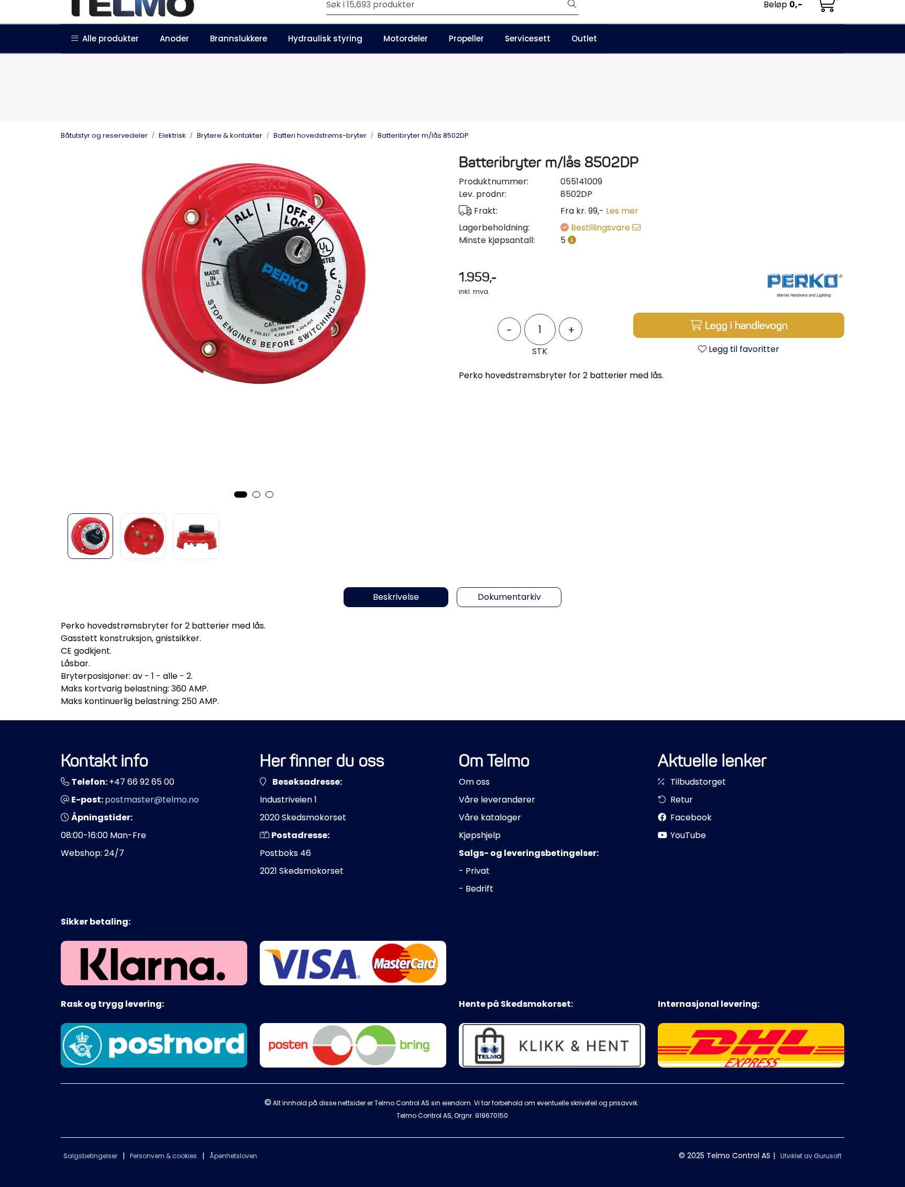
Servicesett (527, 38)
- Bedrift (476, 889)
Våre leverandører (497, 800)
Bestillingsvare (601, 228)
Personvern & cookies (163, 1155)
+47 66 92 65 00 (141, 782)
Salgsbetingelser (90, 1155)
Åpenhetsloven (233, 1155)
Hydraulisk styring (325, 38)
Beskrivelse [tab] (396, 597)
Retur (680, 800)
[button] (240, 494)
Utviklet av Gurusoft (811, 1155)
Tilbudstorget (697, 782)
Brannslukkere (238, 38)
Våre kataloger (490, 817)
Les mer (622, 211)
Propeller (466, 38)
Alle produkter (108, 38)
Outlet (584, 38)
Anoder (174, 38)
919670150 (491, 1115)
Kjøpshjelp (480, 835)
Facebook (690, 817)
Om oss (474, 782)
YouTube (687, 835)
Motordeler (405, 38)
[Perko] (805, 284)
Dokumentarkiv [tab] (509, 597)
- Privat (474, 871)
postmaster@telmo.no (152, 800)
